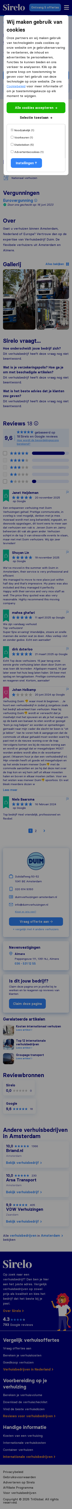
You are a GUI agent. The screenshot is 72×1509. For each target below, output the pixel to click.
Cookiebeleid (16, 86)
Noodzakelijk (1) (24, 130)
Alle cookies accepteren (34, 108)
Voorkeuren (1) (23, 137)
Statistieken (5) (24, 145)
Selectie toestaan (34, 118)
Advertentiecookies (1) (29, 152)
